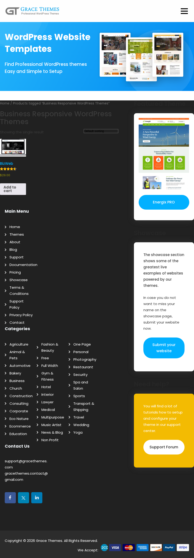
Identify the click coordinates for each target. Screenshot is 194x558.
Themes (16, 234)
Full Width (49, 365)
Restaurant (83, 366)
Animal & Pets (17, 354)
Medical (48, 409)
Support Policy (16, 304)
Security (80, 374)
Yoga (78, 432)
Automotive (20, 365)
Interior (47, 394)
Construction (21, 395)
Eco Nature (19, 418)
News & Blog (52, 432)
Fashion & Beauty (49, 347)
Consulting (18, 403)
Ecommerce (20, 426)
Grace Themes (49, 540)
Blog (13, 249)
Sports (79, 395)
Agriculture (18, 344)
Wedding (81, 424)
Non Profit (50, 439)
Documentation (23, 264)
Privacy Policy (21, 314)
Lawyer (47, 402)
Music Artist (51, 424)
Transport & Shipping (83, 406)
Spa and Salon (80, 385)
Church (15, 388)
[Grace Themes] (32, 13)
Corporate (18, 411)
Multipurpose (52, 417)
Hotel (46, 386)
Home (14, 226)
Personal (80, 351)
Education (18, 433)
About (14, 241)
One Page (82, 344)
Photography (84, 359)
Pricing (15, 272)
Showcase (18, 279)
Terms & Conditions (19, 290)
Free (45, 358)
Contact (17, 322)
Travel (78, 417)
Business (17, 380)
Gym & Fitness (47, 376)
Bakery (15, 373)
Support (16, 257)
